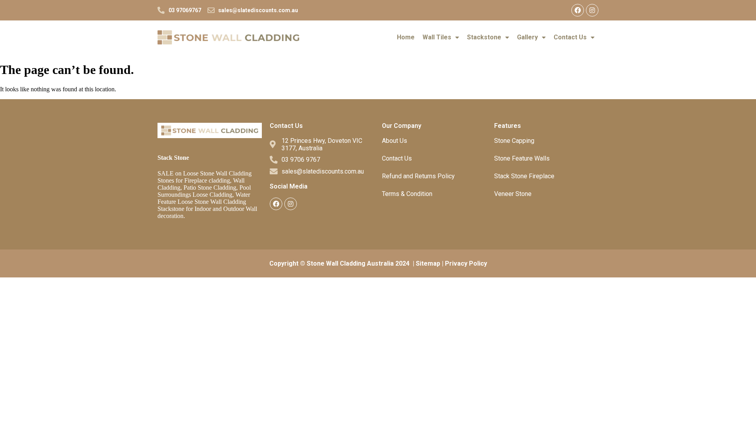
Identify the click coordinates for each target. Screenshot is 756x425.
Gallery (527, 37)
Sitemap (428, 263)
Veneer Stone (513, 194)
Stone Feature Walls (522, 158)
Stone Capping (514, 140)
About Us (394, 140)
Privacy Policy (466, 263)
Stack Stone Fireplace (524, 176)
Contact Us (570, 37)
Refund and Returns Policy (418, 176)
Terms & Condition (407, 194)
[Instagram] (592, 10)
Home (406, 37)
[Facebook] (577, 10)
